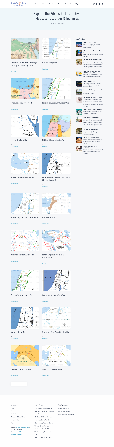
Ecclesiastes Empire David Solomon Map (55, 103)
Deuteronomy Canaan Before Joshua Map (24, 217)
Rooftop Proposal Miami (91, 117)
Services (52, 4)
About (44, 4)
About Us (14, 405)
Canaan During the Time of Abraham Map (55, 332)
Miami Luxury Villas (89, 42)
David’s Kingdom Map (49, 217)
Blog (12, 408)
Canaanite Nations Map (18, 332)
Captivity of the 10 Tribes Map (21, 369)
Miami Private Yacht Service (92, 109)
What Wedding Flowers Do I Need (92, 60)
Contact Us (68, 4)
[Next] (25, 384)
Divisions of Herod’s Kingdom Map (53, 140)
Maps (77, 4)
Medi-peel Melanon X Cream (92, 97)
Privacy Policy (15, 420)
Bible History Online (17, 434)
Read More (14, 72)
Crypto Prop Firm (89, 81)
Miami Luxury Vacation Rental (93, 51)
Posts (60, 4)
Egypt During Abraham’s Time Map (22, 103)
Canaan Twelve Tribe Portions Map (53, 295)
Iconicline (20, 432)
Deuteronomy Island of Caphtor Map (23, 177)
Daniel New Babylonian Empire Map (22, 255)
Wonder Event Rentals (90, 129)
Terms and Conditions (18, 417)
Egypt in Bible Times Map (19, 140)
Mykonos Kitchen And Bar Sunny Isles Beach (92, 72)
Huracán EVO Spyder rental (92, 90)
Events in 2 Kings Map (49, 63)
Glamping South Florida (91, 138)
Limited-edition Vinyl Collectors (90, 147)
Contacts (13, 414)
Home (37, 4)
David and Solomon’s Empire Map (21, 295)
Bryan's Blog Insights (22, 427)
